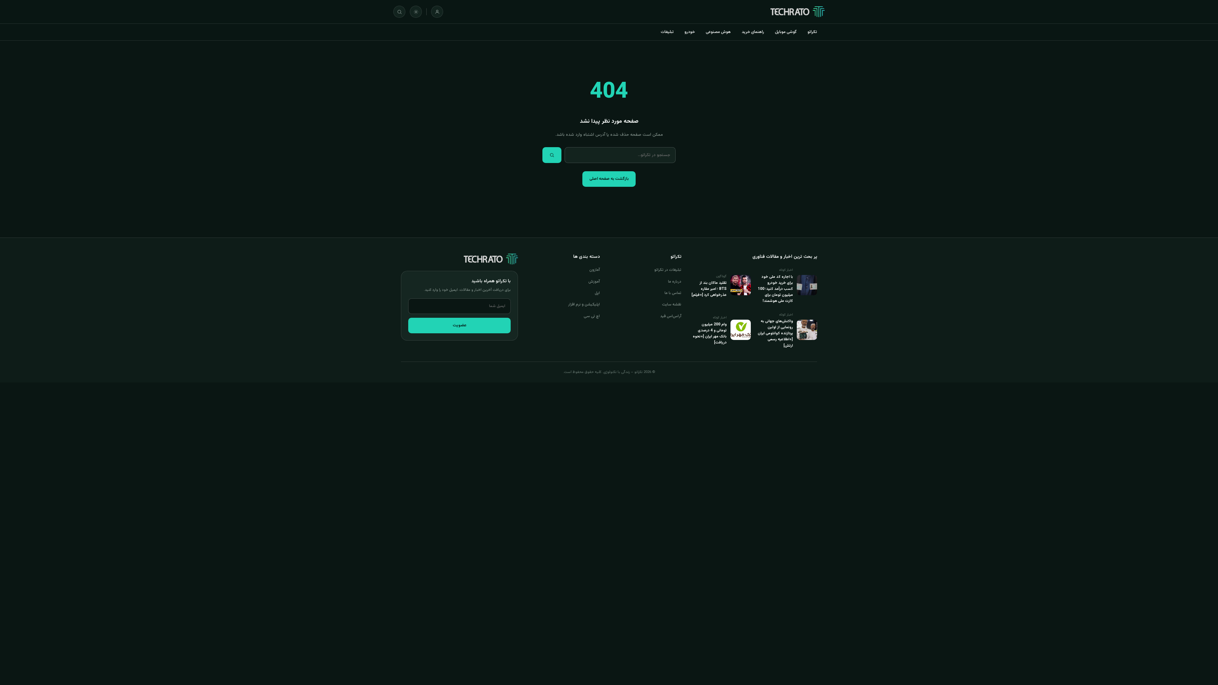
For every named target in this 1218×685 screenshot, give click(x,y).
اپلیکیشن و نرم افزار (584, 304)
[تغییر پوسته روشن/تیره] (416, 12)
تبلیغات (667, 32)
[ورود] (437, 12)
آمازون (594, 270)
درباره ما (674, 281)
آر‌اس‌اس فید (670, 316)
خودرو (689, 32)
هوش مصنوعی (718, 32)
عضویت (460, 325)
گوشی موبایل (786, 32)
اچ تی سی (592, 316)
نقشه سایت (671, 304)
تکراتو (812, 32)
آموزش (594, 281)
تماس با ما (673, 293)
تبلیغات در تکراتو (667, 270)
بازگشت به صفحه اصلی (609, 179)
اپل (597, 293)
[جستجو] (399, 12)
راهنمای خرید (753, 32)
